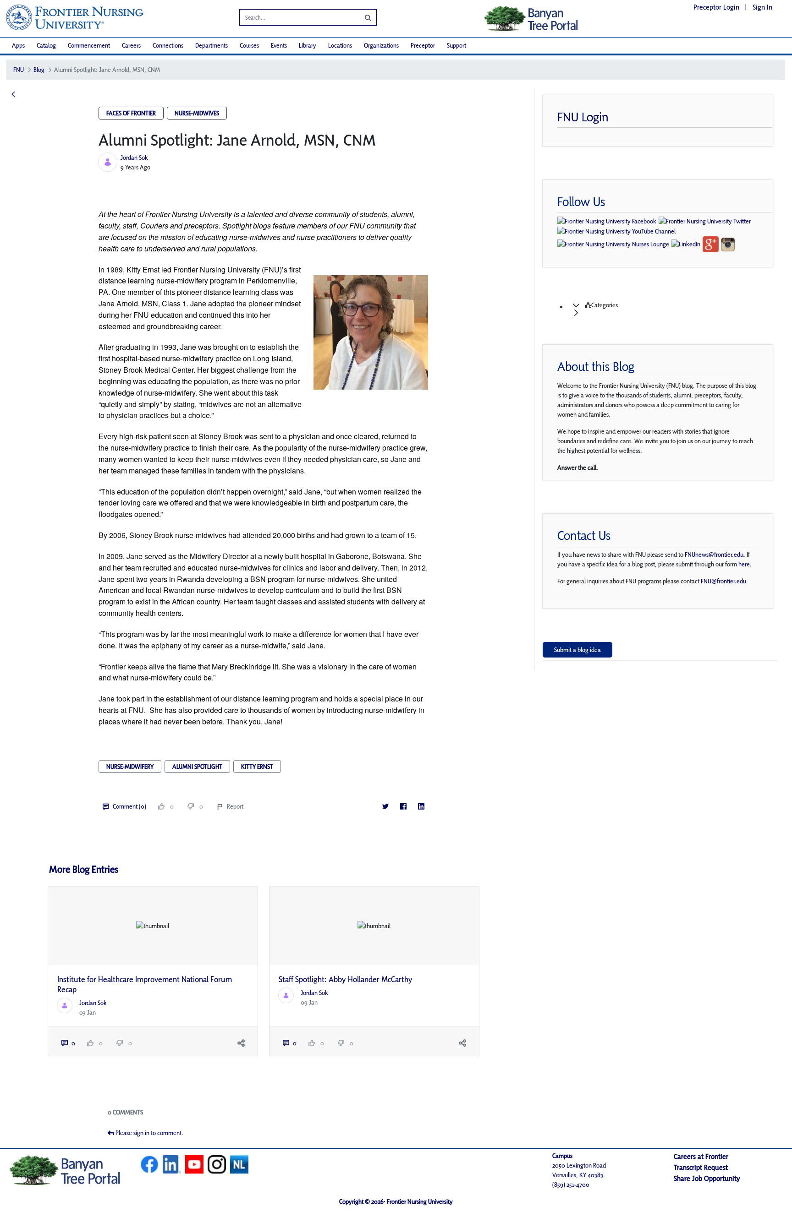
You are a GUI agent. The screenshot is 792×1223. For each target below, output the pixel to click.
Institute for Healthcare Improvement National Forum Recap (144, 984)
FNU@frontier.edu (723, 581)
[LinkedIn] (421, 806)
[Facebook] (403, 806)
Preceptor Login (716, 7)
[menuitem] (18, 46)
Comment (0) (129, 806)
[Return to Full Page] (13, 94)
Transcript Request (701, 1167)
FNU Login (583, 117)
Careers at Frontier (701, 1156)
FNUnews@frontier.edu (714, 554)
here (744, 564)
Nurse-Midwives (197, 113)
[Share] (241, 1043)
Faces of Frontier (131, 113)
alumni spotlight (197, 766)
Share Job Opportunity (707, 1178)
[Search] (361, 17)
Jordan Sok (134, 157)
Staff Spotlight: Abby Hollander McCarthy (345, 979)
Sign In (762, 7)
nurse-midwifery (130, 766)
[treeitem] (669, 309)
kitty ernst (257, 766)
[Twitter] (385, 806)
